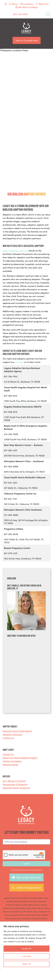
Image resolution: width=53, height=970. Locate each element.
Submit (26, 863)
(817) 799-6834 (20, 14)
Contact (19, 362)
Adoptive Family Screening (16, 787)
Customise (26, 956)
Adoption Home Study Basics (17, 731)
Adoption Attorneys (12, 734)
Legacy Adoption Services (15, 250)
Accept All (26, 948)
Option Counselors (12, 761)
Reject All (26, 963)
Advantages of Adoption (15, 784)
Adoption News (10, 764)
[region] (26, 946)
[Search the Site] (6, 3)
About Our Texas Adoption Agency (20, 757)
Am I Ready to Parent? (14, 780)
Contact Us (8, 737)
